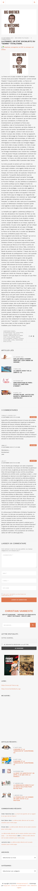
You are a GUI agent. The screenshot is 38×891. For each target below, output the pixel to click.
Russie (21, 338)
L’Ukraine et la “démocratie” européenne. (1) (23, 762)
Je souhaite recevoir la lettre (16, 644)
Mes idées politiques (22, 38)
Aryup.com (7, 885)
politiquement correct (10, 338)
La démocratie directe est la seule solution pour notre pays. (23, 786)
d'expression (7, 332)
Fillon (5, 334)
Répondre (33, 417)
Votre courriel (7, 638)
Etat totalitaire (18, 332)
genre (10, 334)
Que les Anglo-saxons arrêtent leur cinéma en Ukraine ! (23, 360)
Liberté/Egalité (14, 335)
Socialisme (6, 340)
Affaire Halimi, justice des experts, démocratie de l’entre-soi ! (23, 396)
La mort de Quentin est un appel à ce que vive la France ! (23, 774)
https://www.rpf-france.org (9, 685)
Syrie (13, 340)
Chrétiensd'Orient (9, 331)
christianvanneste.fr (22, 883)
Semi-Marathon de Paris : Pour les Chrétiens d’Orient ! (23, 384)
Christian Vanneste (19, 610)
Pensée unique (15, 337)
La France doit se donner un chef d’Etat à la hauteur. (23, 798)
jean (2, 445)
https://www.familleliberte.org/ (11, 689)
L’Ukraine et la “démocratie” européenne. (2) (23, 750)
